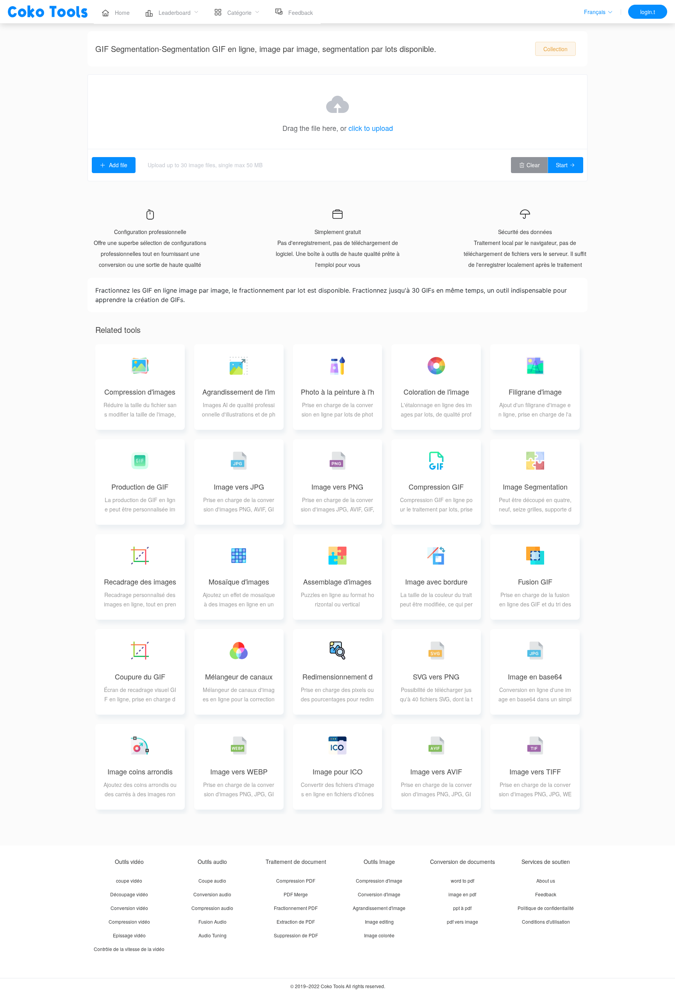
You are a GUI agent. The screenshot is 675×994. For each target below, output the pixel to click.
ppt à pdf (462, 908)
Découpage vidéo (129, 894)
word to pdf (462, 880)
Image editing (379, 921)
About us (545, 880)
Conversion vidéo (129, 908)
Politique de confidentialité (546, 908)
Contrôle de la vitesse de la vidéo (129, 949)
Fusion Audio (212, 921)
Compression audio (212, 908)
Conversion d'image (379, 894)
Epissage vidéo (129, 935)
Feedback (545, 894)
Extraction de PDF (296, 921)
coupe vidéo (129, 880)
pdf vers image (462, 921)
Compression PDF (295, 880)
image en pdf (462, 894)
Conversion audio (212, 894)
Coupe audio (212, 880)
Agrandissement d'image (379, 908)
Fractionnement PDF (296, 908)
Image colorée (379, 935)
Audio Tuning (212, 935)
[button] (598, 12)
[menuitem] (116, 11)
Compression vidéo (129, 921)
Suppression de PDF (296, 935)
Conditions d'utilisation (546, 921)
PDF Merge (296, 894)
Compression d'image (379, 880)
